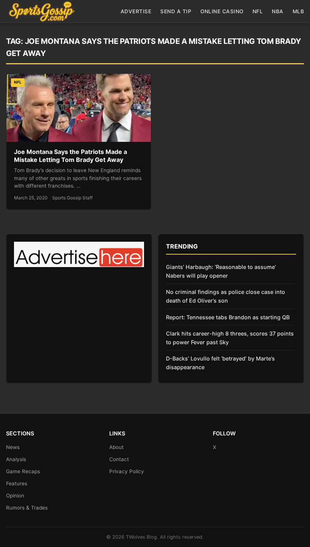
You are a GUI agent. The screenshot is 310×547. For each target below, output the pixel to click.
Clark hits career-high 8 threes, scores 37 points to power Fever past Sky (230, 337)
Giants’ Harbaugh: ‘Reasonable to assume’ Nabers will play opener (221, 271)
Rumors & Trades (27, 508)
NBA (278, 11)
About (116, 447)
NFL (258, 11)
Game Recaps (23, 471)
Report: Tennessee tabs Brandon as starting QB (228, 317)
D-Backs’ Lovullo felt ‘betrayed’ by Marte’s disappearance (220, 362)
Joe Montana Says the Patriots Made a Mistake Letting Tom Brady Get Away (70, 156)
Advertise (136, 11)
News (13, 447)
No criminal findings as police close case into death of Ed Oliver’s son (225, 296)
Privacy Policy (126, 471)
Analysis (16, 459)
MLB (298, 11)
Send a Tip (175, 11)
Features (16, 483)
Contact (119, 459)
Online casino (221, 11)
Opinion (15, 496)
